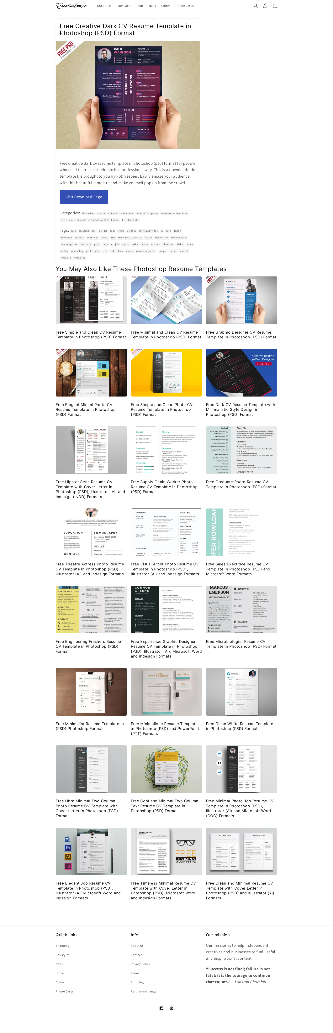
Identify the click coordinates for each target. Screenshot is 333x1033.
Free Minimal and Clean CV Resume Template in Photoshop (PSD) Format (166, 334)
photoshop (77, 251)
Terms (135, 973)
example (79, 237)
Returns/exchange (143, 991)
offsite (179, 244)
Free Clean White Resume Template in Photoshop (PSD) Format (239, 726)
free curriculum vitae (130, 237)
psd (105, 251)
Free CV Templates (147, 213)
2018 (73, 230)
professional (93, 251)
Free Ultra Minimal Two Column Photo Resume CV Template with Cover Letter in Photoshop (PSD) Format (87, 808)
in (111, 244)
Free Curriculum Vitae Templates (116, 213)
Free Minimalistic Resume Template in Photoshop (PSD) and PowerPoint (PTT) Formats (165, 728)
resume (129, 251)
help (105, 244)
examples (92, 237)
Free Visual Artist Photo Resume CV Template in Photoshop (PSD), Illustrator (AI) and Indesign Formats (165, 569)
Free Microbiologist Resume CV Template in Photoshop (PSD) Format (241, 644)
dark (168, 230)
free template (179, 237)
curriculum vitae (148, 230)
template (66, 257)
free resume (162, 237)
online (189, 244)
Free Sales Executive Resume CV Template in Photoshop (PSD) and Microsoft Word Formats (238, 569)
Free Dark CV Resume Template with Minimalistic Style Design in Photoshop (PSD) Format (240, 409)
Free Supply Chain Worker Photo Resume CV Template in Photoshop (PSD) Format (164, 487)
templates (79, 257)
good (97, 244)
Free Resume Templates (174, 213)
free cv (149, 237)
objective (168, 244)
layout (125, 244)
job (117, 244)
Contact (136, 955)
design (177, 230)
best (94, 230)
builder (103, 230)
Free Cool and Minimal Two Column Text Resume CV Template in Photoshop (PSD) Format (164, 806)
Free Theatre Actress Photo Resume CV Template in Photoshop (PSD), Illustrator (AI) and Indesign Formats (90, 569)
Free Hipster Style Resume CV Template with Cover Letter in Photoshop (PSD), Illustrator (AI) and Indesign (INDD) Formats (90, 489)
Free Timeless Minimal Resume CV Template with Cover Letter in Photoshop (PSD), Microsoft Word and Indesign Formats (163, 890)
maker (135, 244)
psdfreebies (116, 251)
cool (112, 230)
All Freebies (88, 213)
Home (60, 973)
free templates (69, 244)
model (145, 244)
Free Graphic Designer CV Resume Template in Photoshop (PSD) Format (241, 334)
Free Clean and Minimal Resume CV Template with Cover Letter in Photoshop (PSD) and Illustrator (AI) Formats (240, 890)
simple (173, 251)
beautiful (84, 230)
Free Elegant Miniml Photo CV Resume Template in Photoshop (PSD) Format (86, 409)
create (120, 230)
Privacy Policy (140, 964)
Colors (60, 982)
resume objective (146, 251)
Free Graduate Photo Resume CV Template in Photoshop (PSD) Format (241, 484)
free (113, 237)
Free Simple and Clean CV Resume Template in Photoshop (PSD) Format (91, 334)
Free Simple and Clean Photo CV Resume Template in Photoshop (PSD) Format (162, 409)
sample (162, 251)
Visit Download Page (84, 196)
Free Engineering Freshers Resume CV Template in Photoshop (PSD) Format (88, 646)
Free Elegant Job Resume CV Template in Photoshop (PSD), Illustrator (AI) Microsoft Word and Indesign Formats (88, 890)
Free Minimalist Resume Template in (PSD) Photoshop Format (90, 726)
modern (155, 244)
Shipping (137, 982)
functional (86, 244)
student (184, 251)
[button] (256, 6)
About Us (137, 946)
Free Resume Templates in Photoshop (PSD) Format (90, 220)
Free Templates (131, 220)
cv (162, 230)
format (104, 237)
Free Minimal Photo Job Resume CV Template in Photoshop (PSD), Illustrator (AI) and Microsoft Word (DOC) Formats (240, 808)
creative (131, 230)
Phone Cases (65, 991)
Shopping (63, 946)
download (66, 237)
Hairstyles (63, 955)
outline (65, 251)
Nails (59, 964)
